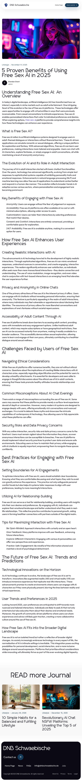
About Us (55, 774)
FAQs (28, 766)
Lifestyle (5, 65)
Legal (76, 774)
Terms (70, 774)
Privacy (63, 774)
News (20, 766)
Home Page (10, 766)
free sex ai (31, 120)
